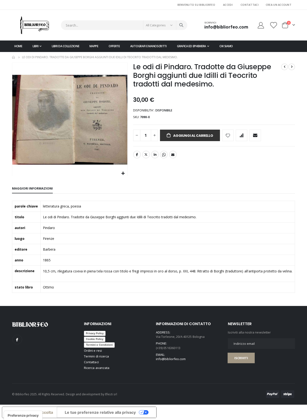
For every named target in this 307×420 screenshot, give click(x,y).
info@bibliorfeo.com (171, 359)
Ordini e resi (93, 350)
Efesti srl (111, 394)
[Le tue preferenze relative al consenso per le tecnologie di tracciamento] (23, 415)
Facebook (137, 154)
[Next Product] (291, 66)
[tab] (32, 188)
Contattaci (250, 4)
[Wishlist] (273, 25)
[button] (123, 173)
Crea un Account (278, 4)
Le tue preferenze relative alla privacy (100, 412)
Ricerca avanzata (96, 368)
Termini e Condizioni (99, 344)
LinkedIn (155, 154)
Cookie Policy (94, 339)
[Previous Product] (284, 66)
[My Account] (260, 25)
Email (173, 154)
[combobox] (124, 25)
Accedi (228, 4)
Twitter (146, 154)
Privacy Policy (95, 333)
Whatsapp (164, 154)
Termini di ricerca (96, 356)
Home (13, 57)
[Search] (181, 25)
